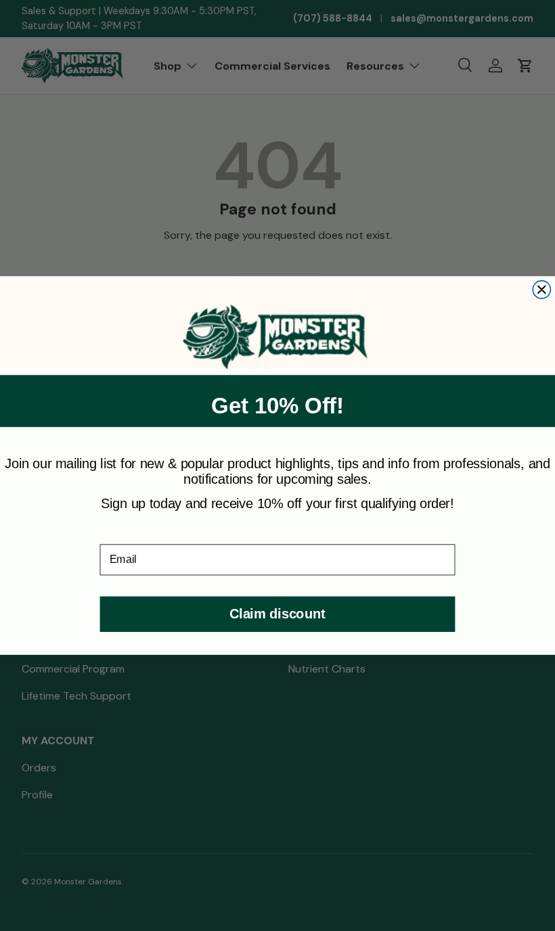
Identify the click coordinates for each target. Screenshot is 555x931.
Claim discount (277, 613)
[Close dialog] (541, 289)
